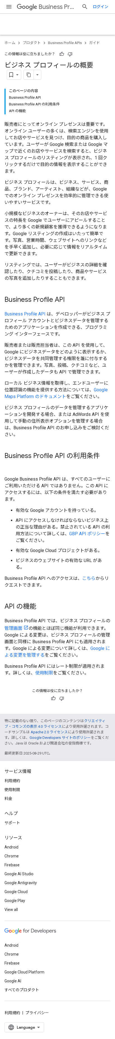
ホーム (9, 43)
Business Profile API (24, 314)
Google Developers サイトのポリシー (60, 738)
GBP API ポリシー (87, 533)
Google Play (14, 900)
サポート (12, 823)
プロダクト (32, 43)
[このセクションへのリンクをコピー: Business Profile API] (70, 300)
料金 (8, 798)
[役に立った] (62, 54)
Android (11, 847)
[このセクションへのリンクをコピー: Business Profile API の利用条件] (10, 465)
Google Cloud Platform (24, 972)
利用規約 (12, 780)
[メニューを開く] (9, 6)
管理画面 (13, 628)
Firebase (12, 865)
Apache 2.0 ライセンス (49, 732)
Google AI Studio (18, 874)
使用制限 (44, 673)
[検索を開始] (85, 6)
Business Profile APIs (58, 7)
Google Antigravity (20, 883)
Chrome (11, 856)
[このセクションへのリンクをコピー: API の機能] (41, 607)
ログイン (100, 6)
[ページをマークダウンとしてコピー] (29, 74)
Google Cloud (16, 891)
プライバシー (37, 1013)
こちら (88, 578)
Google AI (12, 981)
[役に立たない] (70, 54)
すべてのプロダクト (21, 990)
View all (11, 909)
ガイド (94, 43)
